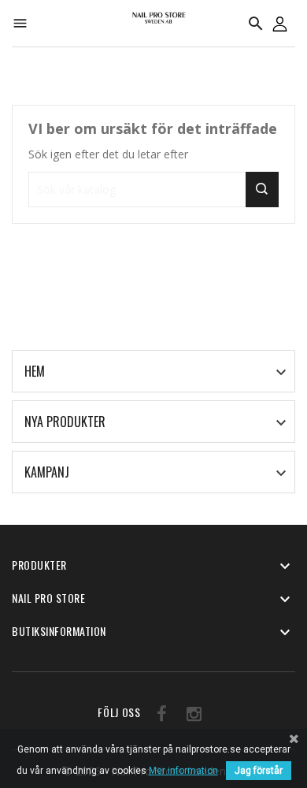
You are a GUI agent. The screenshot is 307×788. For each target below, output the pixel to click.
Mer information (183, 770)
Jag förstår (259, 770)
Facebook (157, 717)
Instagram (189, 717)
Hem (34, 371)
